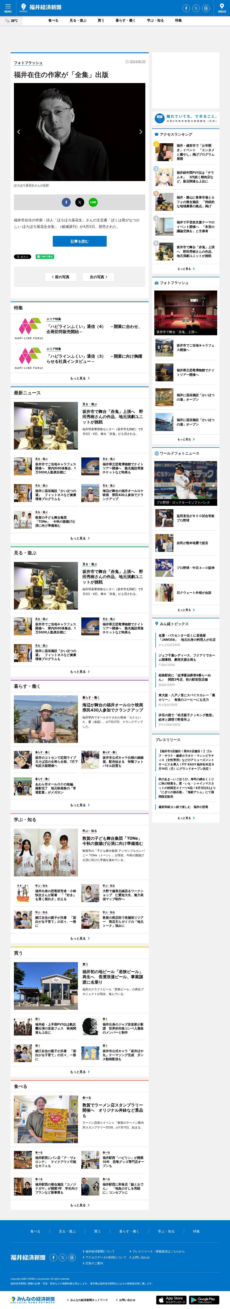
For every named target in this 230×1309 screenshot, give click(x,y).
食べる (53, 20)
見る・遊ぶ (78, 20)
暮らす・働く (126, 20)
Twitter (196, 8)
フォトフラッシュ (28, 62)
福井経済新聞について (100, 1251)
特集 (178, 20)
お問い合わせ (141, 1257)
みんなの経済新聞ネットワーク (33, 1300)
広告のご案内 (94, 1263)
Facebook (186, 8)
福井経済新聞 (40, 7)
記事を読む (80, 241)
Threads (206, 8)
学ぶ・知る (155, 20)
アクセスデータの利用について (106, 1257)
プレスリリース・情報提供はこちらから (158, 1251)
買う (101, 20)
